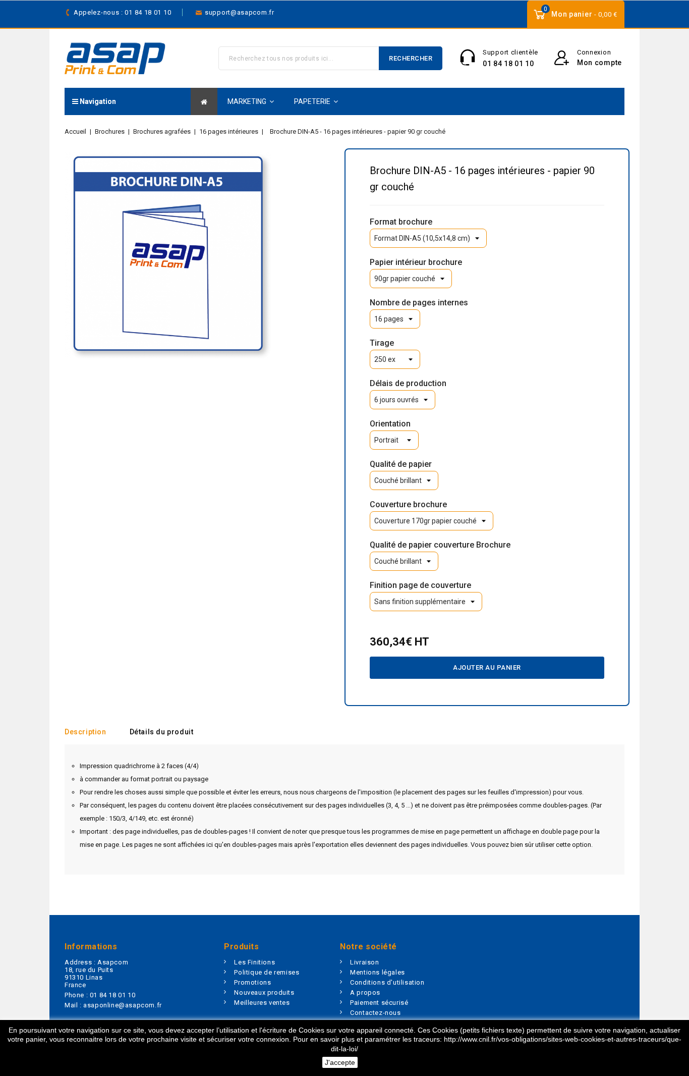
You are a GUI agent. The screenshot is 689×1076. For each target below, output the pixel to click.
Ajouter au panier (487, 667)
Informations (91, 946)
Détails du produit (162, 732)
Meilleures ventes (262, 1002)
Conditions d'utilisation (387, 982)
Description (85, 732)
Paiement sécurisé (379, 1002)
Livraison (364, 962)
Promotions (252, 982)
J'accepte (340, 1062)
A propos (365, 992)
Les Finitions (254, 962)
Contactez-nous (375, 1012)
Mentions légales (377, 972)
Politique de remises (266, 972)
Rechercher (410, 58)
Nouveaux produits (264, 992)
